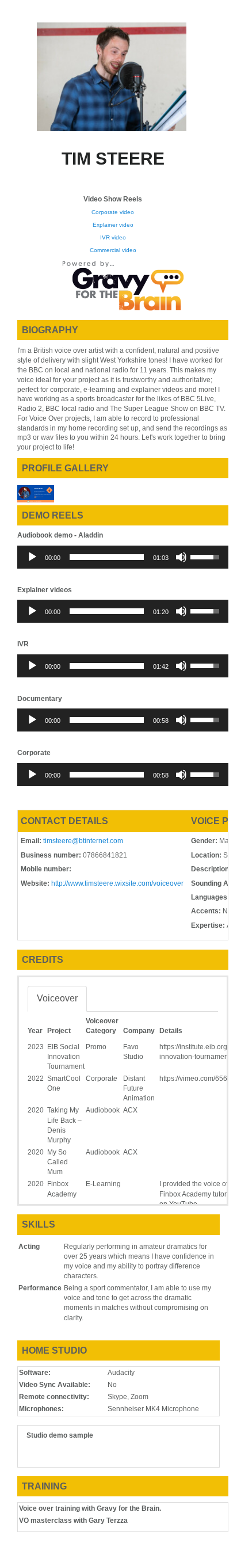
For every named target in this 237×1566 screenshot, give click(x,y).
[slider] (107, 557)
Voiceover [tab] (57, 998)
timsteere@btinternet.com (83, 841)
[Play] (32, 557)
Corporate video (112, 212)
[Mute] (181, 557)
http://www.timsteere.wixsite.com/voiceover (117, 883)
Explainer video (113, 225)
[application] (122, 557)
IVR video (113, 237)
